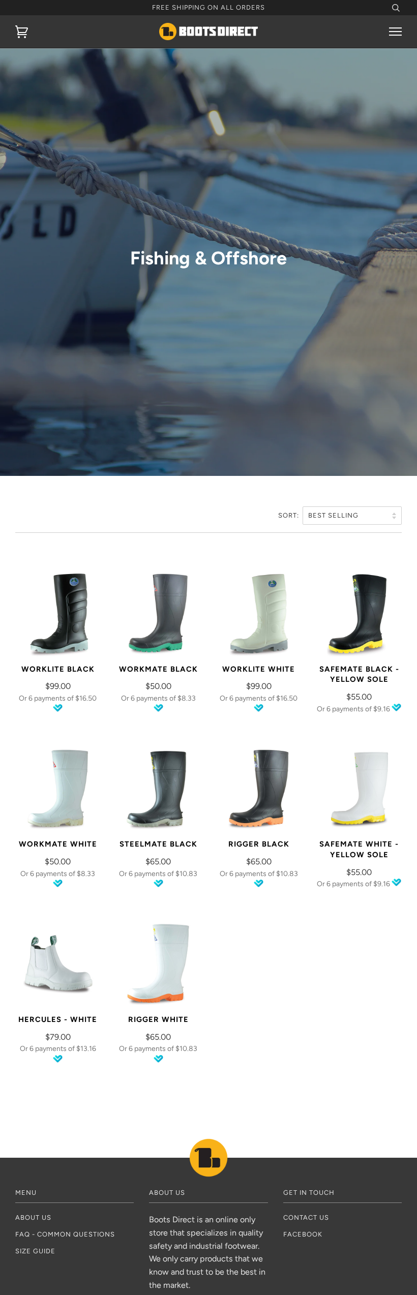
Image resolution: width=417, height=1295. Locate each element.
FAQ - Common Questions (65, 1234)
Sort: (289, 515)
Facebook (302, 1234)
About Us (33, 1217)
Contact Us (306, 1217)
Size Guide (35, 1251)
